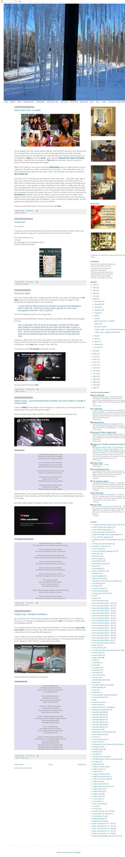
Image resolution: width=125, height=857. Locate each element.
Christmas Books (40, 102)
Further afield (97, 653)
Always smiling (97, 463)
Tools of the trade (98, 804)
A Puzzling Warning (99, 471)
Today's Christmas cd (99, 774)
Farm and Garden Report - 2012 (103, 608)
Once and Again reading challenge (104, 695)
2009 (94, 379)
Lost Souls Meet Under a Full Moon (104, 483)
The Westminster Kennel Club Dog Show (106, 759)
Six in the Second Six (99, 739)
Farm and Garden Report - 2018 (103, 623)
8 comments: (30, 210)
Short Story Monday (99, 734)
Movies (92, 102)
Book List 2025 (84, 102)
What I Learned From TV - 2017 (103, 831)
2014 (94, 365)
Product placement (98, 697)
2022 (94, 293)
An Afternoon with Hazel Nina (102, 544)
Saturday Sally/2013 (99, 722)
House (94, 665)
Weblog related (97, 819)
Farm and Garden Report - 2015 (103, 616)
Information (96, 673)
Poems (97, 102)
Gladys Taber (96, 658)
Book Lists (96, 554)
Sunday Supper (97, 749)
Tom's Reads (96, 801)
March (97, 342)
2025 (94, 285)
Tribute (95, 806)
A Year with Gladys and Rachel (102, 532)
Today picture (97, 764)
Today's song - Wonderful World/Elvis (30, 614)
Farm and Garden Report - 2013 (103, 611)
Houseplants (96, 668)
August (97, 313)
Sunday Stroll (96, 747)
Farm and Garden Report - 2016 (103, 618)
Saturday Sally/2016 (99, 725)
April (96, 339)
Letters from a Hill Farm (23, 8)
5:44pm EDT (19, 222)
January (97, 347)
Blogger (78, 852)
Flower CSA (96, 645)
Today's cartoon (98, 769)
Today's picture (97, 789)
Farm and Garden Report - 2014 (103, 613)
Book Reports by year (99, 564)
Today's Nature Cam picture (102, 786)
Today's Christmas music (100, 776)
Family (94, 598)
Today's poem (97, 791)
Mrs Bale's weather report (101, 685)
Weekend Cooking (98, 821)
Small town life (97, 742)
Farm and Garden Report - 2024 (103, 638)
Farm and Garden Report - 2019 (103, 625)
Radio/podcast (97, 705)
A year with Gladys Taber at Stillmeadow (106, 535)
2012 (94, 371)
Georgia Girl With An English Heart (104, 432)
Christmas (95, 586)
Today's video (97, 796)
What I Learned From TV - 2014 (103, 823)
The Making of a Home (100, 757)
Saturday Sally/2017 (99, 727)
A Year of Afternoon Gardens (102, 527)
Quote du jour (24, 284)
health (94, 660)
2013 (94, 368)
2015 (94, 362)
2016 (94, 359)
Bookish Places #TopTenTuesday (104, 494)
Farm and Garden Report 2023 (102, 643)
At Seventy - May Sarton (100, 546)
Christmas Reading (98, 591)
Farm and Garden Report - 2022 (103, 633)
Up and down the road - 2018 (102, 811)
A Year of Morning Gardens (101, 530)
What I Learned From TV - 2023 (103, 833)
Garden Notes (97, 655)
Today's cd (96, 771)
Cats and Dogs (97, 583)
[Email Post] (36, 210)
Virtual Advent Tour (99, 816)
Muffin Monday (97, 687)
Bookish (95, 566)
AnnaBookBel (97, 409)
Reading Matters (98, 422)
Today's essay (97, 781)
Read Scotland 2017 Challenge (102, 707)
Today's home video (99, 784)
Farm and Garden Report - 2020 (103, 628)
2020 (94, 299)
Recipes (104, 102)
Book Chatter (97, 505)
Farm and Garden (98, 601)
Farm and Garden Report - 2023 (103, 635)
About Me (12, 102)
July (96, 316)
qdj (93, 700)
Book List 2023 (64, 102)
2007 (94, 385)
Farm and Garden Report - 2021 (103, 630)
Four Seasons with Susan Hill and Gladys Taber (108, 650)
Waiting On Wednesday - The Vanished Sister (108, 397)
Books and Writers (98, 571)
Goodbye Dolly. (98, 464)
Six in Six (95, 737)
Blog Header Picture (29, 102)
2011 (94, 374)
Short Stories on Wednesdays (102, 732)
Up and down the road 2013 (101, 814)
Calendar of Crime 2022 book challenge (105, 581)
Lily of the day (97, 675)
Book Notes (96, 556)
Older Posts (82, 764)
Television (23, 213)
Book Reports (97, 561)
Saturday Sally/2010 (99, 717)
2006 (94, 388)
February (98, 344)
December (98, 301)
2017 (94, 357)
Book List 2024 (74, 102)
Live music (95, 677)
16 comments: (30, 756)
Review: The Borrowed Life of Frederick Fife (107, 506)
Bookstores (96, 573)
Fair (93, 596)
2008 (94, 382)
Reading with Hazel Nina (100, 710)
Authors (19, 102)
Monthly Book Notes (99, 680)
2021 (94, 296)
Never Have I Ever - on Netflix (27, 110)
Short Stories (96, 729)
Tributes (22, 391)
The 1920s (96, 754)
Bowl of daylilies (97, 576)
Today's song (24, 605)
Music (94, 690)
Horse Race (96, 663)
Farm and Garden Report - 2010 (103, 603)
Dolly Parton (97, 434)
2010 (94, 376)
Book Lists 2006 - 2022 (52, 102)
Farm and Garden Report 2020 (102, 640)
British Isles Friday (98, 578)
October (97, 307)
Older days (96, 692)
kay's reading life (98, 395)
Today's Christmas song (100, 779)
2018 (94, 354)
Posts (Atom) (28, 768)
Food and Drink (97, 648)
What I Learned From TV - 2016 (103, 828)
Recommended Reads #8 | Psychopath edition (108, 424)
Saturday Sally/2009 (99, 715)
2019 (94, 351)
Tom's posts (96, 799)
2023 (94, 290)
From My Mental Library (101, 469)
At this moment (97, 549)
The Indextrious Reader (101, 481)
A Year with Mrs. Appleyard (101, 537)
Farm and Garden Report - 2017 (103, 621)
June (96, 318)
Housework (96, 670)
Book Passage (97, 559)
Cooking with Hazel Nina (100, 593)
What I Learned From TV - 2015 (103, 826)
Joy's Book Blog (98, 493)
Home (6, 102)
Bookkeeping (97, 569)
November (98, 304)
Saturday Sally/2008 (99, 712)
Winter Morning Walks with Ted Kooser (106, 836)
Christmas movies (98, 588)
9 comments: (30, 603)
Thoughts (95, 762)
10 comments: (30, 389)
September (98, 310)
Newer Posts (19, 764)
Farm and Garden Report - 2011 (103, 606)
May (96, 336)
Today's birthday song (100, 767)
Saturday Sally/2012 (99, 719)
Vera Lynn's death (22, 293)
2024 (94, 288)
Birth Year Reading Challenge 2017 (104, 551)
